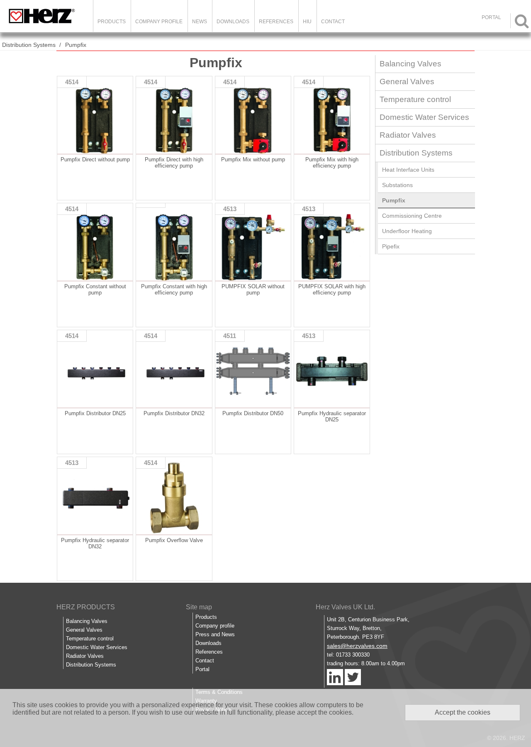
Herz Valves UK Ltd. (345, 607)
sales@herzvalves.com (357, 645)
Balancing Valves (410, 63)
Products (111, 21)
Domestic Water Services (424, 117)
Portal (202, 669)
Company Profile (159, 21)
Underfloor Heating (407, 231)
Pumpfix (75, 44)
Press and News (215, 634)
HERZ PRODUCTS (85, 607)
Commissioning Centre (412, 215)
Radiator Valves (408, 135)
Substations (397, 185)
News (199, 21)
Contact (333, 21)
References (276, 21)
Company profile (214, 626)
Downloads (233, 21)
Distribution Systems (29, 44)
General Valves (407, 81)
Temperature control (415, 99)
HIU (307, 21)
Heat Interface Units (408, 169)
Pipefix (390, 246)
